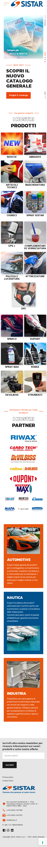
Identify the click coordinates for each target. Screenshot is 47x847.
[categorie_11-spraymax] (12, 354)
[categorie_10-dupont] (35, 326)
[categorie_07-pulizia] (12, 263)
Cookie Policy (8, 781)
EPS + (12, 245)
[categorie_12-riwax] (35, 354)
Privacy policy (8, 777)
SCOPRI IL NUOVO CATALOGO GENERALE (19, 78)
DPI (23, 308)
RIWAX (35, 366)
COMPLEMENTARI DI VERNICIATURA (35, 247)
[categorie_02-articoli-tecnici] (12, 171)
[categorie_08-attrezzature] (35, 263)
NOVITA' (12, 156)
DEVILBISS (11, 394)
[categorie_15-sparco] (12, 326)
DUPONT (35, 338)
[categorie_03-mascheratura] (35, 171)
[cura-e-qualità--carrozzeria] (23, 540)
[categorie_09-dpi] (23, 294)
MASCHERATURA (35, 184)
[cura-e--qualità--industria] (23, 674)
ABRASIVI (35, 156)
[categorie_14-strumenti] (35, 382)
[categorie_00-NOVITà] (12, 144)
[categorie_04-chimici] (12, 202)
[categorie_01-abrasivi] (35, 144)
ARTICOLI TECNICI (12, 186)
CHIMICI (12, 215)
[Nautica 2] (23, 638)
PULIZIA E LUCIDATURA (12, 277)
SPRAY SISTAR (35, 215)
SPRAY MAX (12, 366)
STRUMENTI (35, 394)
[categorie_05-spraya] (35, 202)
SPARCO (12, 338)
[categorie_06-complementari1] (35, 232)
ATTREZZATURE (35, 276)
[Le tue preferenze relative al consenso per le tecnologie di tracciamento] (42, 842)
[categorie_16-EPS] (12, 232)
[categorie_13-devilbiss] (12, 382)
